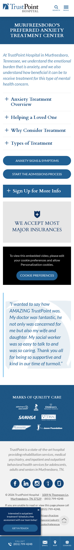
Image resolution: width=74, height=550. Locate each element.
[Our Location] (55, 543)
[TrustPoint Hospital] (20, 8)
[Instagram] (37, 483)
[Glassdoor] (59, 483)
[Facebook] (15, 483)
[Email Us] (45, 543)
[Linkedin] (26, 483)
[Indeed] (48, 483)
